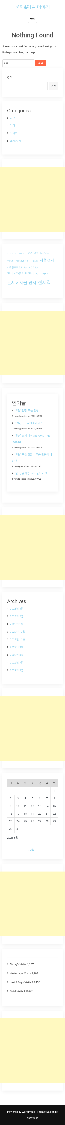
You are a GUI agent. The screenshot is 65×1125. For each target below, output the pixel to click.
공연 (12, 117)
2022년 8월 (17, 654)
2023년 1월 (17, 624)
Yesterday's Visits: (21, 973)
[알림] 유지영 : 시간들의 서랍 (31, 473)
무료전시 (45, 253)
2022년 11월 (17, 639)
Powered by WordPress (21, 1111)
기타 (12, 125)
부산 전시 (11, 261)
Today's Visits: (18, 964)
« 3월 (31, 849)
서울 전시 (47, 260)
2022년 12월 (17, 631)
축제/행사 (15, 141)
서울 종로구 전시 (15, 267)
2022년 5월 (17, 670)
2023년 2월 (17, 616)
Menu (32, 18)
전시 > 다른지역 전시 (20, 274)
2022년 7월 (17, 662)
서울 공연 (35, 261)
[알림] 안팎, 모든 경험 (27, 410)
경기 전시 (22, 254)
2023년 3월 (17, 608)
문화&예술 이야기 (32, 7)
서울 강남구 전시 (23, 261)
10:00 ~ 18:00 (12, 254)
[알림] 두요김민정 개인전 (29, 423)
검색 (9, 77)
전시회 (14, 133)
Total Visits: (17, 991)
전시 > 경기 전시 (31, 267)
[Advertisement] (32, 199)
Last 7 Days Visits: (21, 982)
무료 (36, 253)
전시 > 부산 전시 (43, 274)
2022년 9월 (17, 647)
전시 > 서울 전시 (21, 282)
